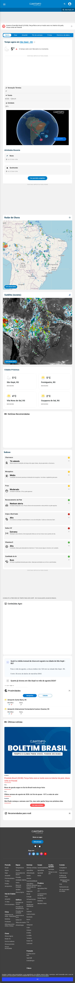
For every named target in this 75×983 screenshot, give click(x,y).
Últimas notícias (32, 867)
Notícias (29, 865)
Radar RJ (8, 939)
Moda (28, 894)
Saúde (29, 875)
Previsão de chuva (19, 903)
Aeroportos (29, 695)
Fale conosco (63, 873)
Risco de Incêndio (18, 886)
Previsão (8, 865)
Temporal (29, 925)
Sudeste (29, 911)
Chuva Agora (9, 936)
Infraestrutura (31, 899)
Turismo (29, 938)
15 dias (49, 35)
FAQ (60, 884)
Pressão (18, 877)
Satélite (18, 889)
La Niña (29, 935)
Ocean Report (42, 898)
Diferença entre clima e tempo (9, 925)
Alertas (29, 878)
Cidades (45, 695)
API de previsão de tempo (64, 890)
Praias (7, 883)
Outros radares (9, 941)
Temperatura (20, 867)
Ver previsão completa (37, 178)
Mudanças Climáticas (30, 905)
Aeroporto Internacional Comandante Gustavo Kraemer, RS (28, 709)
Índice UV (19, 920)
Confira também (51, 866)
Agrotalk (29, 958)
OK (37, 979)
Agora (7, 35)
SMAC (39, 886)
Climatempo (38, 842)
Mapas (18, 865)
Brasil (6, 867)
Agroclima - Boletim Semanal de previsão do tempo (32, 886)
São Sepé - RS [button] (26, 42)
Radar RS (29, 941)
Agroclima (30, 870)
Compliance (63, 867)
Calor (28, 927)
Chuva (18, 870)
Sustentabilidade (32, 881)
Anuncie (61, 870)
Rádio (39, 875)
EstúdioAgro (30, 960)
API (39, 891)
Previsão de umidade (19, 912)
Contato (62, 865)
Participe (51, 869)
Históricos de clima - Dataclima (10, 915)
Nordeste (29, 917)
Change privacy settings (64, 880)
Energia (29, 896)
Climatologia (20, 925)
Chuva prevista (9, 944)
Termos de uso (63, 887)
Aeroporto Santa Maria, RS (17, 700)
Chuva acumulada (8, 947)
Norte (28, 919)
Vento (18, 882)
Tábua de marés (21, 922)
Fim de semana (37, 35)
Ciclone (29, 930)
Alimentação (30, 873)
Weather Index (42, 903)
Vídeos (29, 968)
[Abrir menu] (4, 4)
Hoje (15, 35)
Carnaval (29, 943)
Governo (29, 902)
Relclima (7, 919)
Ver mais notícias (37, 805)
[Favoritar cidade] (34, 42)
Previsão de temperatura (20, 907)
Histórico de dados (63, 35)
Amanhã (24, 35)
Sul (28, 909)
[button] (64, 4)
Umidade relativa (21, 880)
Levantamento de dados (42, 894)
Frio (28, 922)
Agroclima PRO (42, 888)
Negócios (29, 891)
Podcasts (8, 921)
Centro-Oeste (31, 914)
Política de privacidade (42, 975)
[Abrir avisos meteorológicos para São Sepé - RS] (16, 49)
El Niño (29, 933)
